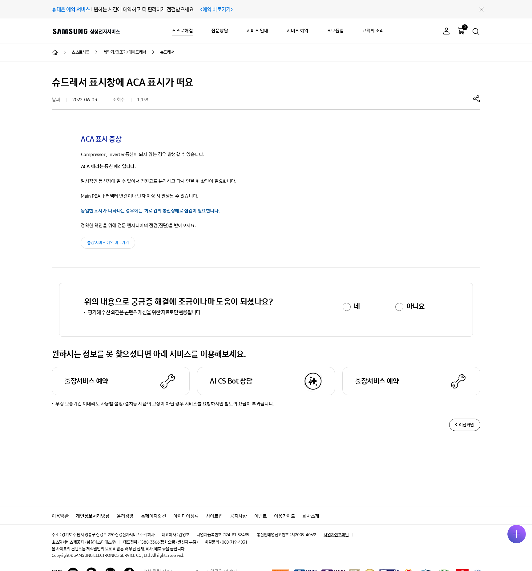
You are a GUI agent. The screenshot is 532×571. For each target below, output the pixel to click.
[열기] (516, 534)
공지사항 (238, 516)
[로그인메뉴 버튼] (446, 32)
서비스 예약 (297, 31)
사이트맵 (214, 516)
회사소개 (310, 516)
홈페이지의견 (153, 516)
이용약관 (60, 516)
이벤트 (260, 516)
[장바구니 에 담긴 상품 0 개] (461, 30)
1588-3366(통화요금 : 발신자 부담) (168, 542)
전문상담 (219, 31)
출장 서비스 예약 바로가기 (108, 242)
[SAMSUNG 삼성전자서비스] (86, 31)
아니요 (415, 306)
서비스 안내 (257, 31)
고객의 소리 (373, 31)
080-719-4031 (234, 542)
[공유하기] (476, 98)
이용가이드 (284, 516)
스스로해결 (182, 31)
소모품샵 (335, 31)
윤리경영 (125, 516)
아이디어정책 (186, 516)
